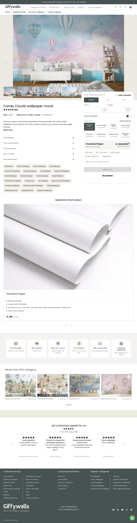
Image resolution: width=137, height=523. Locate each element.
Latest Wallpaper (97, 479)
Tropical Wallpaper (98, 486)
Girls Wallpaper (46, 171)
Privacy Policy (63, 486)
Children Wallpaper (30, 171)
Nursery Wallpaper (26, 176)
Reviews (6, 495)
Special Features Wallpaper (61, 181)
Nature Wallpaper (10, 176)
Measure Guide (9, 482)
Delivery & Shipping (10, 479)
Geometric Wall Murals (121, 482)
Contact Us (62, 489)
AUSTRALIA (24, 511)
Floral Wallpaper (97, 482)
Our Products (8, 476)
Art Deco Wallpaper (23, 166)
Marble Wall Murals (120, 486)
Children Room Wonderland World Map (77, 399)
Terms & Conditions (65, 482)
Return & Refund (32, 479)
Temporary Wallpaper (12, 186)
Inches (91, 100)
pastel (50, 124)
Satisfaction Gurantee (11, 489)
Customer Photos (32, 498)
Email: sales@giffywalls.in (68, 509)
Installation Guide (32, 482)
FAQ (27, 492)
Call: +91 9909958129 (68, 507)
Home (7, 12)
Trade (5, 492)
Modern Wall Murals (120, 479)
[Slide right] (71, 325)
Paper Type (7, 486)
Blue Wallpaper (55, 166)
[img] (68, 428)
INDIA (15, 511)
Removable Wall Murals (121, 489)
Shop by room (29, 181)
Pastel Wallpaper (57, 176)
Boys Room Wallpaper (12, 171)
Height (110, 105)
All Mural (116, 476)
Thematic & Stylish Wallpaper (33, 186)
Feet (124, 100)
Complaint (30, 486)
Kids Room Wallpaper (36, 12)
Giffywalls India (13, 520)
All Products (9, 166)
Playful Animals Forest (12, 399)
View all (68, 404)
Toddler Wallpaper (54, 12)
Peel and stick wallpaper (13, 181)
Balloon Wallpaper (39, 166)
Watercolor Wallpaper (44, 190)
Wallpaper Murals (19, 12)
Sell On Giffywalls (32, 489)
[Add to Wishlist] (33, 376)
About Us (61, 476)
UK (10, 511)
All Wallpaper (95, 476)
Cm (107, 100)
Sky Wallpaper (43, 181)
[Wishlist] (125, 7)
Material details (125, 121)
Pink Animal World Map (45, 399)
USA (5, 511)
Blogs (28, 495)
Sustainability (63, 479)
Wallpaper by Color (11, 190)
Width (86, 105)
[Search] (115, 6)
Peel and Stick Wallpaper (100, 489)
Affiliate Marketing (10, 498)
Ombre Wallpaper (42, 176)
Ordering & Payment (33, 476)
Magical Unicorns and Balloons (108, 399)
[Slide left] (65, 325)
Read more (8, 130)
